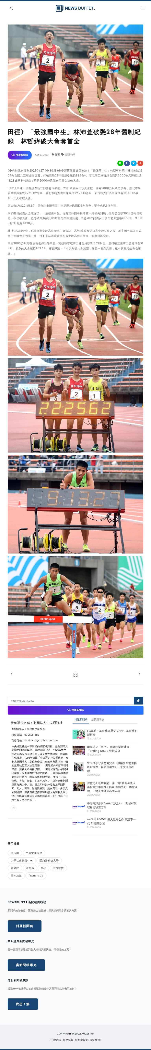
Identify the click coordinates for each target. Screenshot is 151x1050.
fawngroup (36, 875)
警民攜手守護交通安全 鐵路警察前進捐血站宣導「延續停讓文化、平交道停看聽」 (112, 767)
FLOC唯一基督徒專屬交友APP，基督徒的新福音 (112, 732)
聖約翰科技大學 (49, 860)
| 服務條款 (68, 1040)
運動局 (30, 868)
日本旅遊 (16, 875)
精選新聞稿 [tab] (81, 719)
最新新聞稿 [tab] (97, 719)
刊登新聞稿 (24, 926)
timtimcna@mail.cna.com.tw (41, 740)
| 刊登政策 (56, 1040)
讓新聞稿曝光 (26, 965)
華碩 (43, 868)
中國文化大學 (34, 853)
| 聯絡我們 (94, 1040)
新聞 (58, 154)
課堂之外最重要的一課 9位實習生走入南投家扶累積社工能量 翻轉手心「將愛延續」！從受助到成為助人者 (112, 787)
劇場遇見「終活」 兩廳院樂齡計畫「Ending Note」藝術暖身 (108, 749)
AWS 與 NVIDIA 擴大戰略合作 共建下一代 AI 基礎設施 (111, 821)
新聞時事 (70, 154)
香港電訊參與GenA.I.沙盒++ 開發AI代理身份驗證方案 (111, 805)
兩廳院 (15, 868)
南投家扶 (58, 868)
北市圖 (15, 853)
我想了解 (23, 1004)
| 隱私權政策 (81, 1040)
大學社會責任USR (22, 860)
